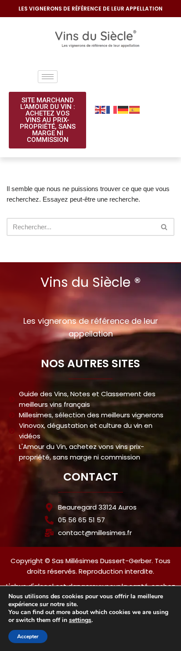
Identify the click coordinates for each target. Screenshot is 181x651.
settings (80, 620)
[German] (123, 109)
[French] (112, 109)
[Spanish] (135, 109)
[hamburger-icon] (48, 76)
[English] (100, 109)
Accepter (28, 636)
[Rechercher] (164, 227)
